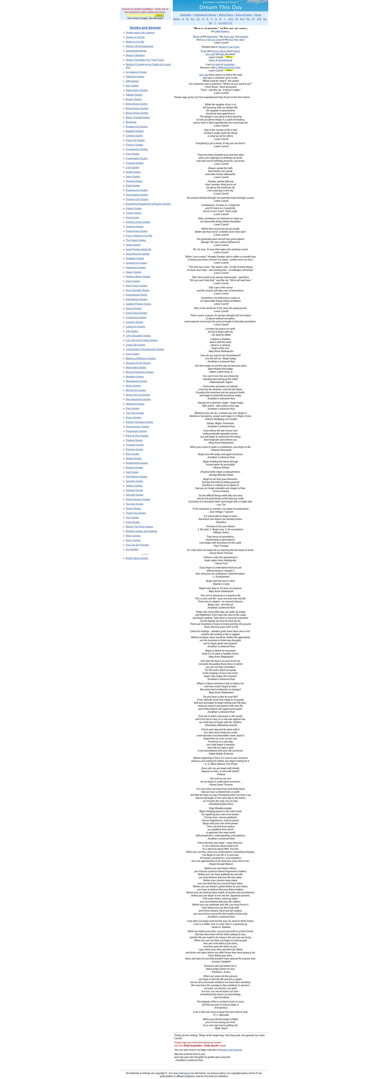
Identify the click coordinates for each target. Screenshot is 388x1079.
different (222, 67)
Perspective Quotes (136, 431)
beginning (212, 36)
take (222, 54)
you (213, 39)
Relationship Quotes (137, 463)
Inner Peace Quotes (136, 285)
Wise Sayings (133, 535)
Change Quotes (134, 135)
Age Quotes (132, 85)
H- (220, 19)
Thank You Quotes (136, 513)
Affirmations (132, 81)
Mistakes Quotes (135, 376)
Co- (198, 19)
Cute (230, 47)
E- (208, 19)
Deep (236, 47)
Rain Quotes (132, 454)
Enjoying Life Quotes (137, 199)
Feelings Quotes (135, 226)
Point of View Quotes (137, 435)
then (236, 39)
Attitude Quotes (134, 95)
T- (215, 23)
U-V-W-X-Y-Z (225, 23)
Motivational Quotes (136, 381)
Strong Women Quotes (138, 499)
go (202, 39)
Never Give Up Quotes (138, 395)
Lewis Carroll (222, 31)
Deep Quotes (133, 176)
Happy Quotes (133, 272)
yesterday (229, 64)
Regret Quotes (133, 458)
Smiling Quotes (134, 485)
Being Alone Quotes (136, 104)
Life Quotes (132, 331)
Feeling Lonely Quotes (138, 222)
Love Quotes (132, 354)
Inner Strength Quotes (137, 290)
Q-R (259, 19)
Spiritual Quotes (134, 490)
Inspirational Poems (136, 295)
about (187, 1073)
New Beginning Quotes (138, 399)
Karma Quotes (133, 308)
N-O (242, 19)
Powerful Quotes (135, 445)
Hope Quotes (133, 281)
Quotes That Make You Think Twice (145, 60)
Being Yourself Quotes (138, 117)
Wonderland (224, 60)
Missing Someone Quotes (140, 372)
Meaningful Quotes (136, 367)
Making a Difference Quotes (141, 358)
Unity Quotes (133, 522)
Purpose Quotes (134, 449)
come (219, 39)
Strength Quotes (134, 495)
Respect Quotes (134, 467)
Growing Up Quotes (136, 263)
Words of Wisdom (135, 55)
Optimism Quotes (135, 404)
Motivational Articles (205, 15)
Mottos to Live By (135, 41)
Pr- (253, 19)
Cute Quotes (132, 167)
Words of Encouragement (139, 46)
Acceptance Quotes (136, 72)
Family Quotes (133, 213)
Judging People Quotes (138, 304)
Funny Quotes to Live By (139, 235)
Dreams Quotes (134, 181)
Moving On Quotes (136, 390)
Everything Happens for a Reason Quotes (148, 204)
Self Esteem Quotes (136, 476)
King (226, 36)
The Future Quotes (136, 240)
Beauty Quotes (134, 99)
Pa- (248, 19)
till (209, 39)
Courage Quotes (135, 163)
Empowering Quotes (137, 190)
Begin (196, 36)
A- (183, 19)
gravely (244, 36)
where (222, 51)
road (212, 54)
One (201, 74)
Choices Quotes (134, 145)
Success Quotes (134, 504)
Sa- (265, 19)
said (231, 36)
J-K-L (231, 19)
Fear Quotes (132, 217)
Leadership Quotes (136, 317)
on (206, 39)
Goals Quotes (133, 245)
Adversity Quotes (135, 76)
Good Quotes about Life (138, 249)
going (237, 51)
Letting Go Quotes (135, 326)
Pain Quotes (132, 408)
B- (187, 19)
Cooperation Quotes (136, 158)
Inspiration (185, 15)
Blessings (131, 122)
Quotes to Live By (135, 37)
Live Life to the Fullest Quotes (142, 340)
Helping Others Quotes (138, 276)
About (258, 15)
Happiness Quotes (136, 267)
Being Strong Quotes (137, 113)
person (231, 67)
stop (241, 39)
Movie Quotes (133, 385)
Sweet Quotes (133, 508)
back (218, 64)
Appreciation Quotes (137, 90)
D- (203, 19)
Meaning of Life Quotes (138, 363)
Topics (176, 19)
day (206, 74)
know (216, 51)
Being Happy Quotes (137, 108)
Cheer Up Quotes (135, 140)
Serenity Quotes (134, 481)
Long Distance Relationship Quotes (145, 349)
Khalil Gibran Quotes (137, 558)
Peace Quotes (133, 417)
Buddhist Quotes (135, 131)
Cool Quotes (132, 154)
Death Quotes (133, 172)
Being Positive (244, 15)
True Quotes (132, 517)
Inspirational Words (136, 51)
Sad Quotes (132, 472)
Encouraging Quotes (137, 195)
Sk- (210, 23)
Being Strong (226, 15)
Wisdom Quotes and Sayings (141, 531)
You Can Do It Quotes (137, 545)
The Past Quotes (135, 413)
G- (216, 19)
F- (212, 19)
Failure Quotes (134, 208)
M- (237, 19)
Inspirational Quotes (136, 299)
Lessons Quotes (134, 322)
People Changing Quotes (139, 422)
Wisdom (222, 47)
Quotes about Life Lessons (140, 32)
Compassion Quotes (137, 149)
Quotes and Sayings (145, 27)
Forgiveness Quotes (136, 231)
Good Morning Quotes (137, 254)
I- (225, 19)
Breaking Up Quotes (137, 126)
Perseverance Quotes (137, 426)
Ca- (193, 19)
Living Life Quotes (135, 345)
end (231, 39)
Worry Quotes (133, 540)
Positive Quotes (134, 440)
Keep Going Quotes (136, 313)
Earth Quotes (133, 185)
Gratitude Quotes (135, 258)
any (207, 54)
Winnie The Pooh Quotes (139, 526)
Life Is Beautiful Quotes (138, 335)
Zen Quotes (132, 549)
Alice (212, 60)
